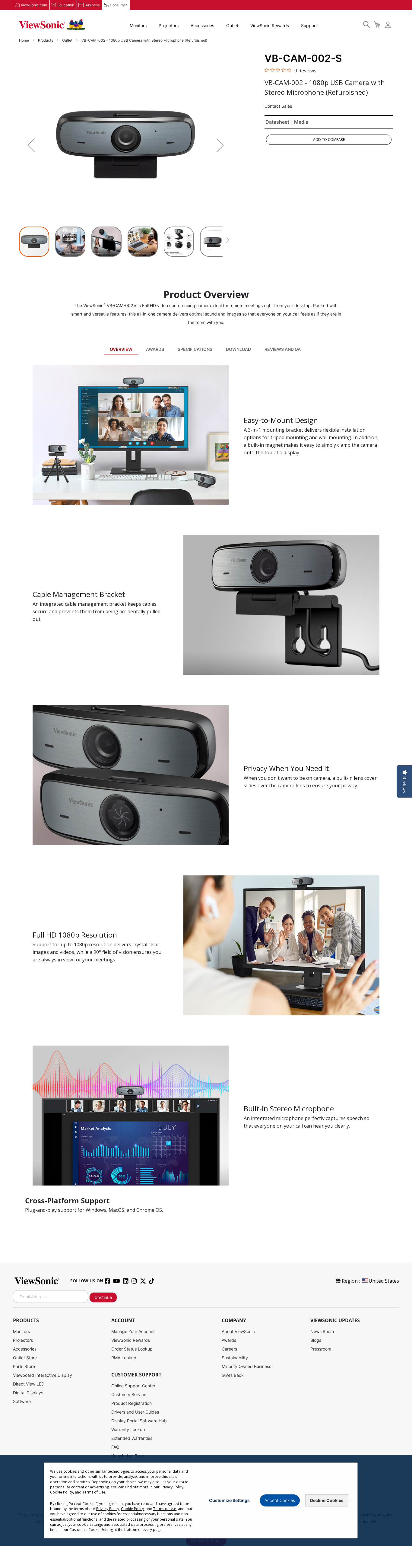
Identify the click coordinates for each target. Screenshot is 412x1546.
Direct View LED (28, 1383)
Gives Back (233, 1375)
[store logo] (52, 24)
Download (238, 349)
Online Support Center (133, 1385)
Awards (155, 349)
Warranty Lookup (128, 1429)
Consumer (118, 5)
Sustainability (235, 1357)
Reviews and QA (283, 349)
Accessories (202, 25)
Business (92, 5)
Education (65, 5)
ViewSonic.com (34, 5)
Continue (103, 1297)
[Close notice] (349, 1500)
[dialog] (206, 1500)
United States (384, 1281)
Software (22, 1401)
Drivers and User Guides (135, 1411)
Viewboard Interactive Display (42, 1375)
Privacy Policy (171, 1487)
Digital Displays (28, 1392)
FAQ (115, 1446)
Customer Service (128, 1394)
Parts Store (24, 1366)
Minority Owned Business (246, 1366)
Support (309, 25)
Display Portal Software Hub (139, 1420)
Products (46, 40)
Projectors (169, 25)
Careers (229, 1348)
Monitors (138, 25)
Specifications (195, 349)
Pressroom (320, 1348)
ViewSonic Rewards (269, 25)
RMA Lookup (123, 1357)
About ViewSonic (238, 1331)
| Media (299, 122)
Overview (121, 349)
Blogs (315, 1340)
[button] (31, 145)
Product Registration (131, 1403)
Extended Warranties (131, 1438)
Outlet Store (25, 1357)
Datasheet (277, 122)
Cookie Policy (61, 1492)
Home (24, 40)
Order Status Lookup (132, 1348)
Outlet (232, 25)
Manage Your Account (133, 1331)
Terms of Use (93, 1492)
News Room (322, 1331)
